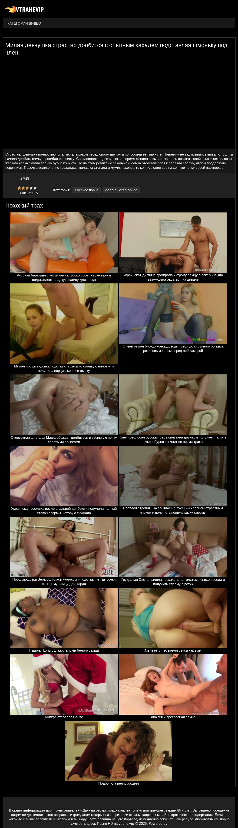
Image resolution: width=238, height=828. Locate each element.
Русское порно (86, 190)
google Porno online (121, 190)
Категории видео (24, 23)
